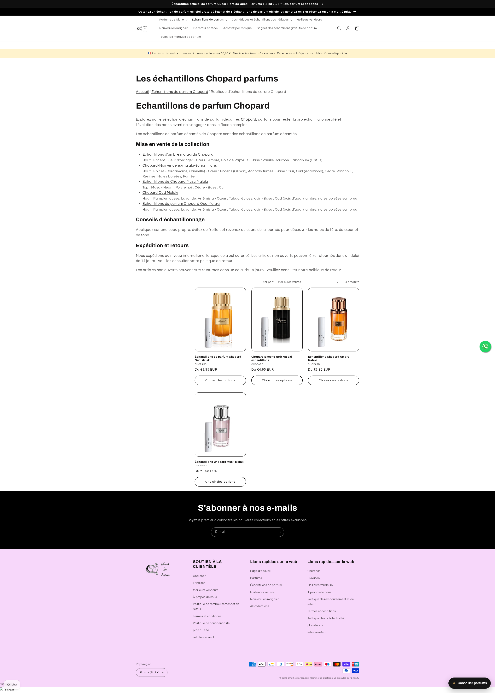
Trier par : (267, 282)
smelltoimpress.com (299, 678)
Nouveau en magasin (264, 599)
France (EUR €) (150, 672)
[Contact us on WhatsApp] (485, 346)
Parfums (256, 578)
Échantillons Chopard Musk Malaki (219, 461)
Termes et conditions (207, 616)
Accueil (142, 92)
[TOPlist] (7, 690)
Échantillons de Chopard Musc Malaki (175, 181)
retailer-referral (203, 637)
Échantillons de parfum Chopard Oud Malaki (181, 204)
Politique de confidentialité (211, 623)
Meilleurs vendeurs (205, 590)
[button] (173, 20)
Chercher (199, 576)
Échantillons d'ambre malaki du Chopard (178, 154)
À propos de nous (205, 597)
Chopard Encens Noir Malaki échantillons (271, 358)
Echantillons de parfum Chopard (179, 92)
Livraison (199, 583)
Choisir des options (220, 380)
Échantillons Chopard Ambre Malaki (328, 358)
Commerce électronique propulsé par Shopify (334, 678)
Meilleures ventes (262, 592)
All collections (259, 606)
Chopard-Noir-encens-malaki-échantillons (180, 165)
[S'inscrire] (279, 532)
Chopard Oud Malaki (160, 192)
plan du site (201, 630)
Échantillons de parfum (266, 585)
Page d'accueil (260, 571)
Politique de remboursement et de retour (216, 607)
